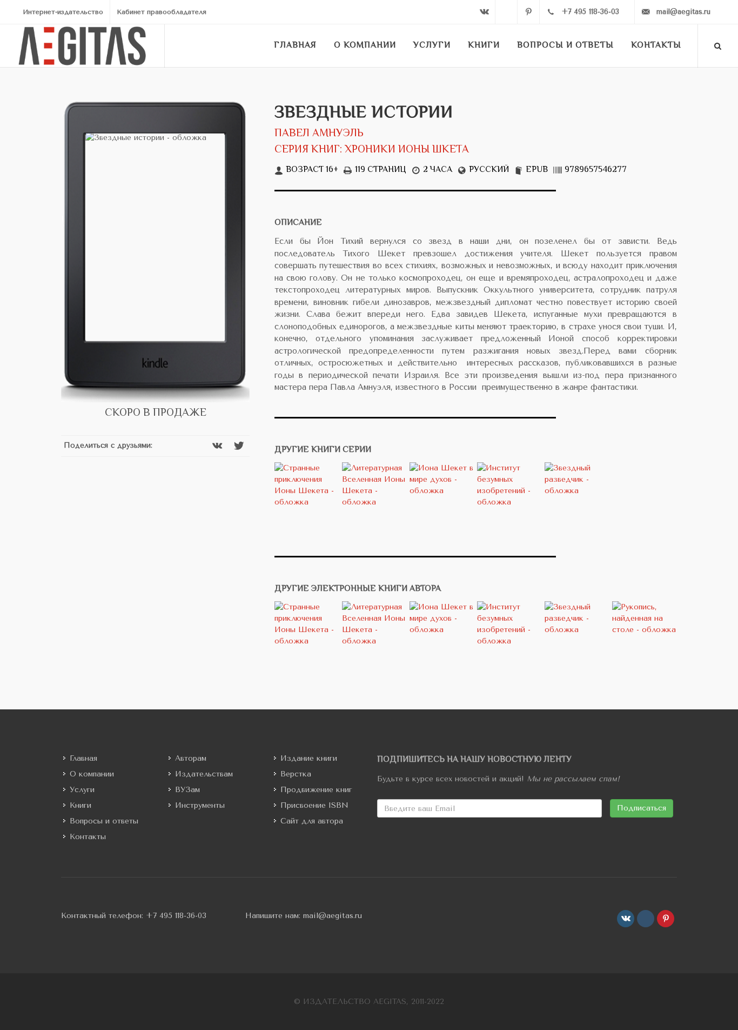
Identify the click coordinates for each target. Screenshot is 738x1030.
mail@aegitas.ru (332, 915)
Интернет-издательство (63, 12)
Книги (80, 805)
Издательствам (204, 774)
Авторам (190, 758)
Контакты (88, 836)
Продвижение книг (316, 789)
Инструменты (200, 805)
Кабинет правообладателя (161, 12)
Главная (83, 758)
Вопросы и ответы (104, 821)
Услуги (82, 789)
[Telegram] (506, 12)
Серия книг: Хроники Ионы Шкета (371, 150)
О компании (92, 774)
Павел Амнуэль (319, 133)
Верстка (295, 774)
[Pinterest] (528, 12)
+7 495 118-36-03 (176, 915)
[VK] (484, 12)
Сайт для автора (311, 821)
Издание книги (308, 758)
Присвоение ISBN (314, 805)
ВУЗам (187, 789)
